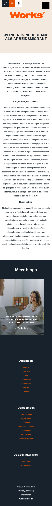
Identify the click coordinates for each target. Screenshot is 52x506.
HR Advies (26, 434)
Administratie (26, 414)
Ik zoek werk (26, 465)
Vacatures (26, 461)
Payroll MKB (26, 418)
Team (26, 375)
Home (26, 367)
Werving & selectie (26, 426)
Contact (26, 391)
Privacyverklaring (26, 490)
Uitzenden (26, 422)
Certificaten (26, 379)
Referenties (26, 383)
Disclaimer (26, 494)
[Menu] (45, 5)
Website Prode (26, 498)
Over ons (26, 371)
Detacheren (26, 430)
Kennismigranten (26, 438)
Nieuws (26, 387)
